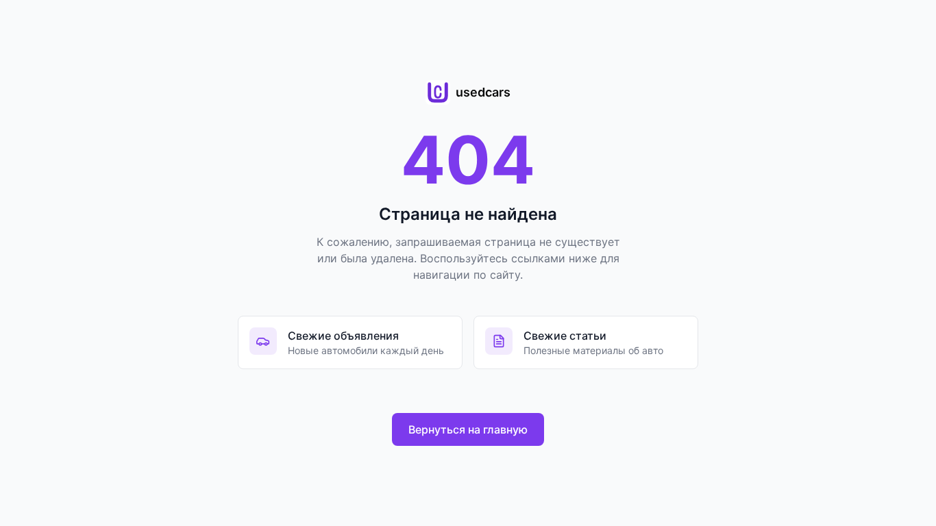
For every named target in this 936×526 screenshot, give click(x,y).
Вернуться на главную (468, 429)
